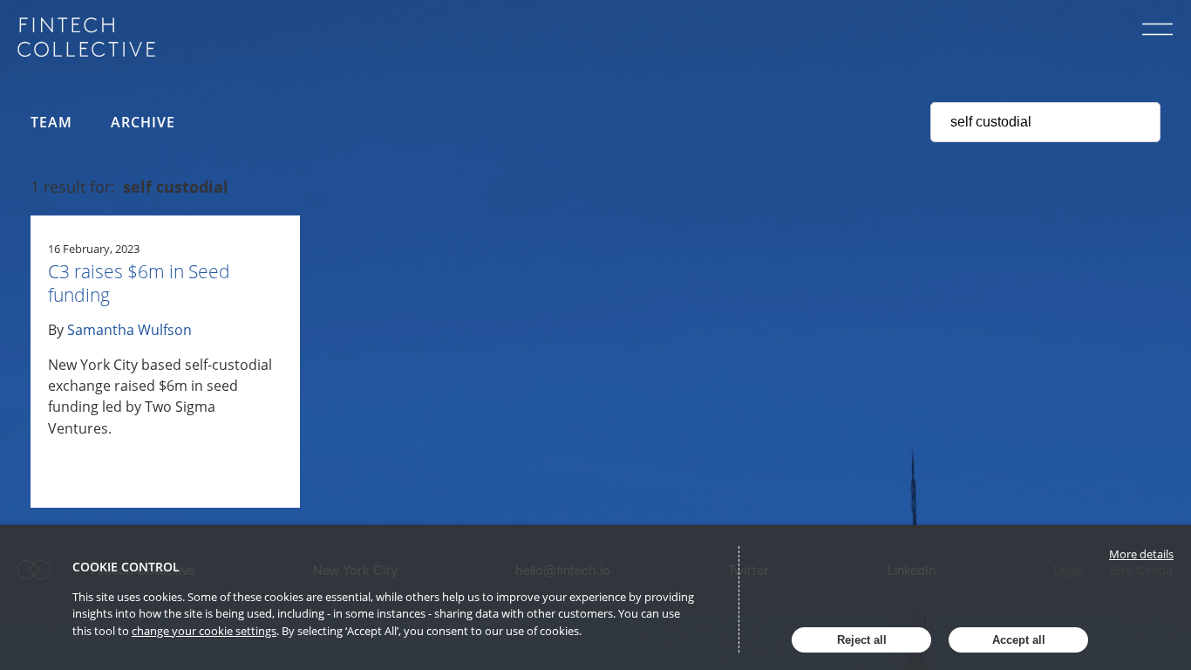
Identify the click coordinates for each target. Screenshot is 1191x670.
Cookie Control (126, 566)
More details (1141, 554)
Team (51, 122)
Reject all (862, 639)
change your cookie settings (204, 631)
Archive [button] (143, 122)
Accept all (1018, 639)
